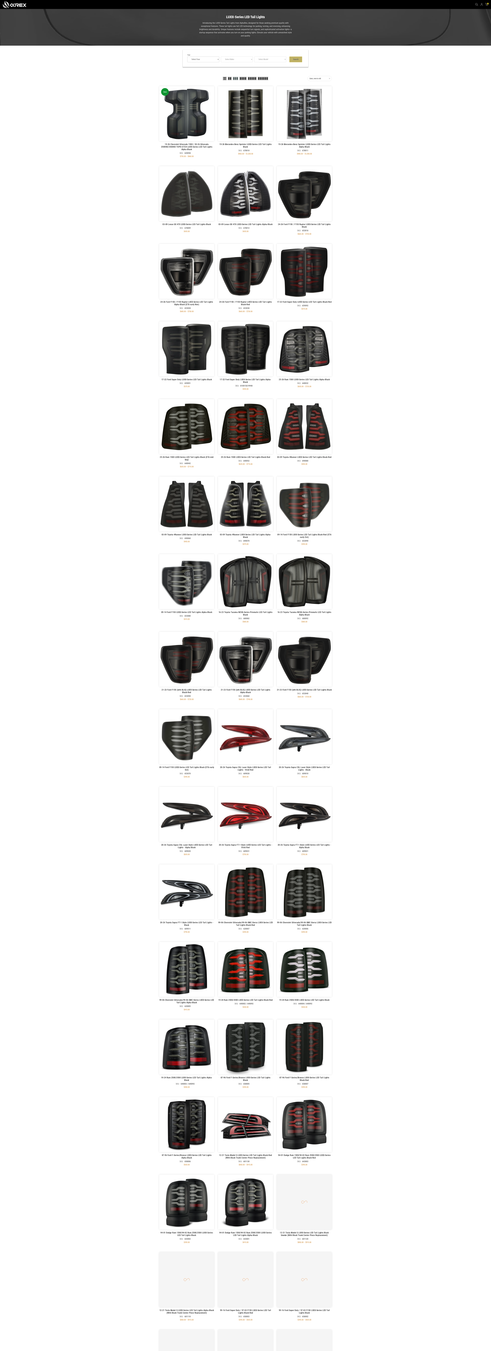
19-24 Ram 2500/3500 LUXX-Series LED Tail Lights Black (304, 1000)
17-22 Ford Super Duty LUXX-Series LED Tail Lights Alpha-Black (245, 380)
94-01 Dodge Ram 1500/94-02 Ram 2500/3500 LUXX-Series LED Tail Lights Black (186, 1233)
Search (295, 59)
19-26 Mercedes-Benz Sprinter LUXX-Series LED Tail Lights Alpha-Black (304, 145)
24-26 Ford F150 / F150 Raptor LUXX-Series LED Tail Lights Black (304, 225)
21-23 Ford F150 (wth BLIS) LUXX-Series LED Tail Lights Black (304, 690)
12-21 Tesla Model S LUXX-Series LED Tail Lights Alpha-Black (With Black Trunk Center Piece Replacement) (186, 1311)
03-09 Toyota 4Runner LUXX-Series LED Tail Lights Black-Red (304, 457)
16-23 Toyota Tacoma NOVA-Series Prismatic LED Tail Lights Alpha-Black (304, 613)
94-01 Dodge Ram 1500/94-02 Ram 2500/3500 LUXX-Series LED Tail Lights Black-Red (304, 1156)
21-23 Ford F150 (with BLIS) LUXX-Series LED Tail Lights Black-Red (187, 691)
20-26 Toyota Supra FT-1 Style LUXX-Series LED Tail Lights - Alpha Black (304, 846)
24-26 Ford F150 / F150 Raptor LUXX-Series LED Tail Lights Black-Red (245, 303)
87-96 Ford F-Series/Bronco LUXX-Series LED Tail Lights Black (245, 1078)
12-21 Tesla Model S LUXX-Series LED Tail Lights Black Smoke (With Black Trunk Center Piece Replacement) (304, 1233)
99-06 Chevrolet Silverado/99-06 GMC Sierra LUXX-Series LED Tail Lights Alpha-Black (186, 1001)
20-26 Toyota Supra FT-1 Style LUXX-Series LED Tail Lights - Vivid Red (245, 846)
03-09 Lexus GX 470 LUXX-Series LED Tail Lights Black (187, 224)
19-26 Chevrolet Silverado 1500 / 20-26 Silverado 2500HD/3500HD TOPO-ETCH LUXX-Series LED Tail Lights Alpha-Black (186, 147)
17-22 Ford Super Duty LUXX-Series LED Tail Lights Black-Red (304, 302)
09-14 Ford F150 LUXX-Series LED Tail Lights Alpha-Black (186, 612)
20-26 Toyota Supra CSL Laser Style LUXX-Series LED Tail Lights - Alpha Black (186, 846)
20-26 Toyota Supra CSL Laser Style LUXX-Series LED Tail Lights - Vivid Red (245, 768)
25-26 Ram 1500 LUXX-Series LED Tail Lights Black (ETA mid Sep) (187, 458)
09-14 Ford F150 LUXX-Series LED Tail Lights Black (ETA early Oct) (186, 768)
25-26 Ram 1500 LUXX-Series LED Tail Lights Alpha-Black (304, 379)
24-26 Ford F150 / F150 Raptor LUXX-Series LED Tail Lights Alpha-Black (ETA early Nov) (186, 303)
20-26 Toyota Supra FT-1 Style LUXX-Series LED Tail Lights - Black (186, 923)
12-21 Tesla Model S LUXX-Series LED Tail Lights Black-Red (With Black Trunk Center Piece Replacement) (245, 1156)
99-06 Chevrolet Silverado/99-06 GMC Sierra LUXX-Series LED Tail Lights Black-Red (245, 923)
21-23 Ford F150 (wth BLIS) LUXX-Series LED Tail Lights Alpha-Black (245, 691)
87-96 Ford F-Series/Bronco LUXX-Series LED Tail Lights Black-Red (304, 1078)
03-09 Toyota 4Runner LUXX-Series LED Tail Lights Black (187, 534)
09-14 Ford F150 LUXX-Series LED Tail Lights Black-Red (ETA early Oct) (304, 535)
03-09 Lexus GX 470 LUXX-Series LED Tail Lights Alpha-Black (246, 224)
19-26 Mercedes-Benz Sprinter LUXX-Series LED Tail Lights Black (245, 145)
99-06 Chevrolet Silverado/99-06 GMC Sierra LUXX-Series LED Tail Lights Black (304, 923)
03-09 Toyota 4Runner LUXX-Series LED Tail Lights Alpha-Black (245, 535)
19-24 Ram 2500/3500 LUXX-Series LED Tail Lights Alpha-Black (186, 1078)
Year (188, 55)
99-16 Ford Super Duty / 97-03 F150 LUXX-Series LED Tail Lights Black (304, 1311)
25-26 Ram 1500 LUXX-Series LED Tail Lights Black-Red (245, 457)
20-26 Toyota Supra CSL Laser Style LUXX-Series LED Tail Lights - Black (304, 768)
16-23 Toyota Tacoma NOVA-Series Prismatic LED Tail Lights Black (245, 613)
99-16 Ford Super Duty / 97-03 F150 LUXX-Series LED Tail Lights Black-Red (245, 1311)
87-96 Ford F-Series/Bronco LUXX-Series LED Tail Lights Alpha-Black (187, 1156)
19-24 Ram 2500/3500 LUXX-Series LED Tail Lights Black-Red (245, 1000)
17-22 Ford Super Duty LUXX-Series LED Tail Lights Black (186, 379)
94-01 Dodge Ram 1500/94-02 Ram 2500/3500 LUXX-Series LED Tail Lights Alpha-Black (245, 1233)
